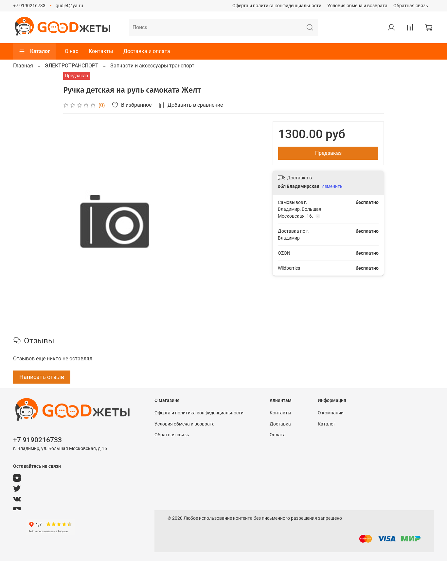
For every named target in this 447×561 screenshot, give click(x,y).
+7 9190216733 (29, 6)
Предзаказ (328, 153)
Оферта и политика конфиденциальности (276, 6)
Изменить (332, 186)
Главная (23, 66)
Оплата (278, 435)
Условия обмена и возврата (357, 6)
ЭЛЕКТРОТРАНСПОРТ (71, 66)
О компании (331, 413)
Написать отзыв (41, 376)
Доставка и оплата (146, 51)
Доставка (280, 424)
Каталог (40, 51)
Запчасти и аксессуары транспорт (152, 66)
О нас (71, 51)
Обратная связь (410, 6)
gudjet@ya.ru (69, 6)
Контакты (101, 51)
